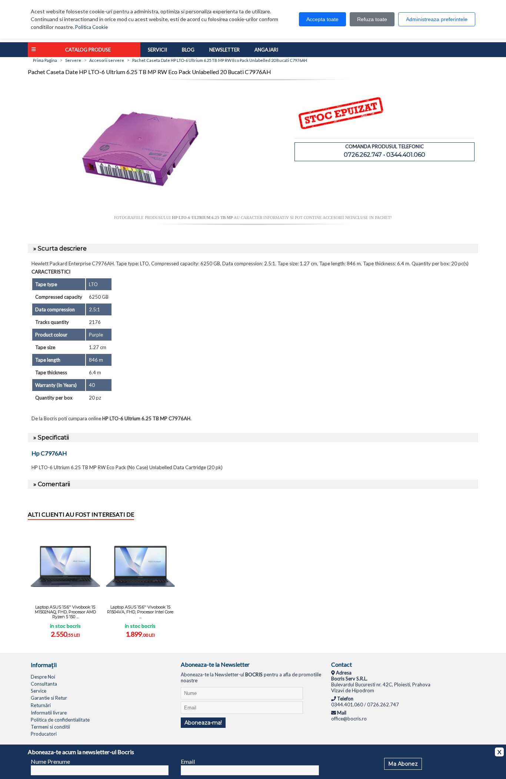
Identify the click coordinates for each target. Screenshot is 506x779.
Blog (188, 50)
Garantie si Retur (49, 698)
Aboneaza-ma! (203, 722)
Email (188, 761)
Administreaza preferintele (436, 19)
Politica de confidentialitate (60, 720)
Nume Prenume (50, 761)
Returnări (41, 705)
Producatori (44, 734)
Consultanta (44, 684)
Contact (341, 664)
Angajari (266, 50)
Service (38, 691)
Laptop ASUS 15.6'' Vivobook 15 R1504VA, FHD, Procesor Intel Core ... (140, 611)
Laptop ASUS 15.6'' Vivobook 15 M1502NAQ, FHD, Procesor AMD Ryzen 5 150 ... (65, 611)
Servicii (157, 50)
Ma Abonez (403, 763)
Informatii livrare (49, 713)
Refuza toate (372, 19)
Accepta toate (322, 19)
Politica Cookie (91, 27)
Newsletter (224, 50)
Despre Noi (43, 677)
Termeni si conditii (50, 727)
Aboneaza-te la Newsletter (215, 664)
